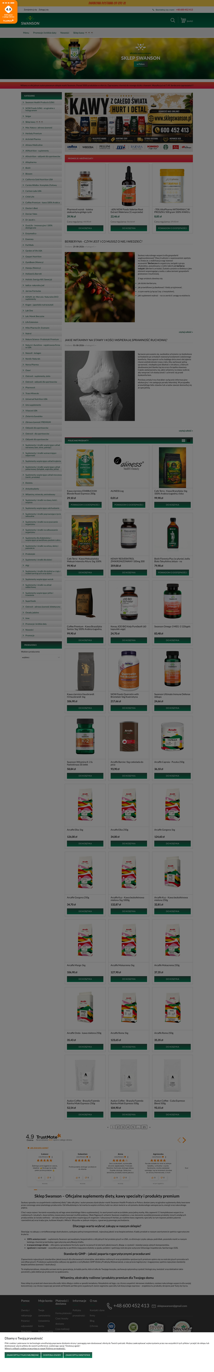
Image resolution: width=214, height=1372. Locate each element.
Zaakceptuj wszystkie (78, 1355)
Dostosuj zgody (52, 1355)
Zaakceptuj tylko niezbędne (23, 1355)
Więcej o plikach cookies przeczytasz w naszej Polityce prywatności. (35, 1348)
